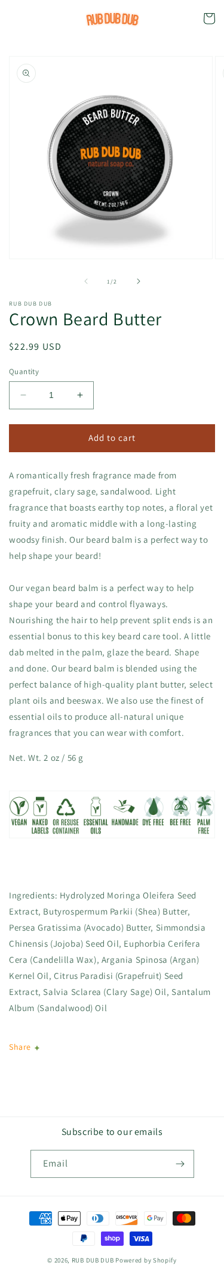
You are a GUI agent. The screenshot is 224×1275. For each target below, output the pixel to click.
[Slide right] (138, 281)
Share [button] (20, 1046)
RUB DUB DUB (93, 1260)
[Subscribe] (180, 1164)
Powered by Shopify (146, 1260)
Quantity (24, 371)
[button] (15, 18)
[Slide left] (86, 281)
